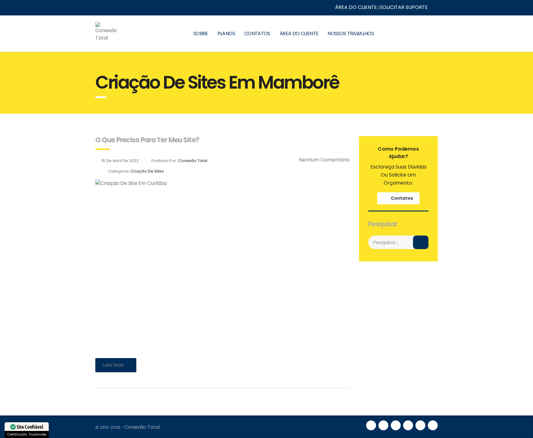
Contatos (402, 198)
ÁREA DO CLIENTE (356, 7)
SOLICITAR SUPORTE (404, 7)
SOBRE (200, 33)
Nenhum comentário (324, 159)
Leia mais (113, 365)
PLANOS (226, 33)
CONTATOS (257, 33)
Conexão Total (142, 427)
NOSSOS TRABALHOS (351, 33)
